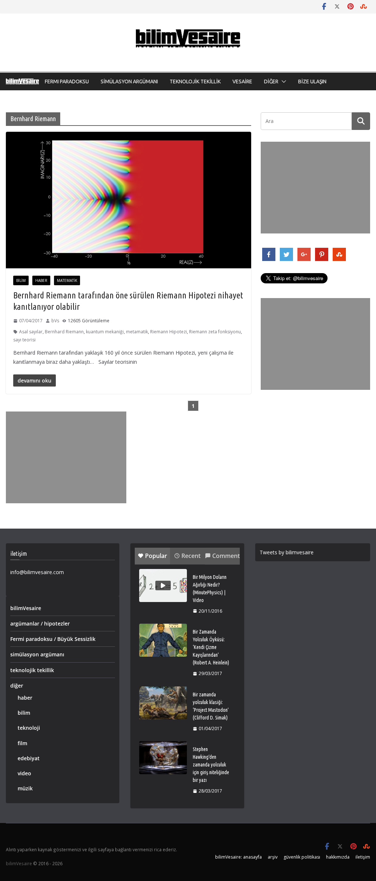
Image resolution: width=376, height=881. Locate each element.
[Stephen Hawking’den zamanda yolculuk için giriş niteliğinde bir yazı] (163, 757)
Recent (190, 556)
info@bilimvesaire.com (37, 572)
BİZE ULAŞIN (312, 81)
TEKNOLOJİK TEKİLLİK (195, 81)
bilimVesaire (25, 608)
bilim (21, 280)
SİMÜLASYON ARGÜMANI (129, 81)
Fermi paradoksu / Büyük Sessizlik (52, 638)
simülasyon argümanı (37, 654)
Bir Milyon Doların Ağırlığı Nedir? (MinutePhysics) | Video (210, 588)
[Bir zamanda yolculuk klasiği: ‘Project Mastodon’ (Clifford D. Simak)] (163, 702)
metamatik (137, 332)
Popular (156, 556)
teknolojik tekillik (32, 670)
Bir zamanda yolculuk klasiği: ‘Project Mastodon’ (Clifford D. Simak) (211, 706)
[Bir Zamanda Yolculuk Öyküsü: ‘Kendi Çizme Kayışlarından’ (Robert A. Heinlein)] (163, 640)
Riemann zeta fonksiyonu (215, 332)
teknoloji (29, 727)
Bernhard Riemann (64, 332)
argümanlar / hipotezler (40, 623)
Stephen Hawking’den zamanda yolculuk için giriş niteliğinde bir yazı (211, 764)
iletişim (362, 857)
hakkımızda (338, 857)
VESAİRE (242, 81)
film (22, 743)
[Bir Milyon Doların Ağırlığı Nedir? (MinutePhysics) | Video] (163, 585)
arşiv (273, 857)
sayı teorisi (24, 340)
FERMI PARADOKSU (67, 81)
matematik (67, 280)
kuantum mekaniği (105, 332)
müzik (25, 788)
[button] (282, 81)
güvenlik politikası (301, 857)
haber (41, 280)
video (24, 773)
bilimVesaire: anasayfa (238, 857)
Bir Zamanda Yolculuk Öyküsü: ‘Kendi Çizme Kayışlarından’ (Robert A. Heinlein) (211, 647)
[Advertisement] (66, 457)
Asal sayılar (31, 332)
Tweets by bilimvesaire (287, 552)
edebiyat (29, 758)
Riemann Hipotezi (168, 332)
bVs (55, 321)
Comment (226, 556)
